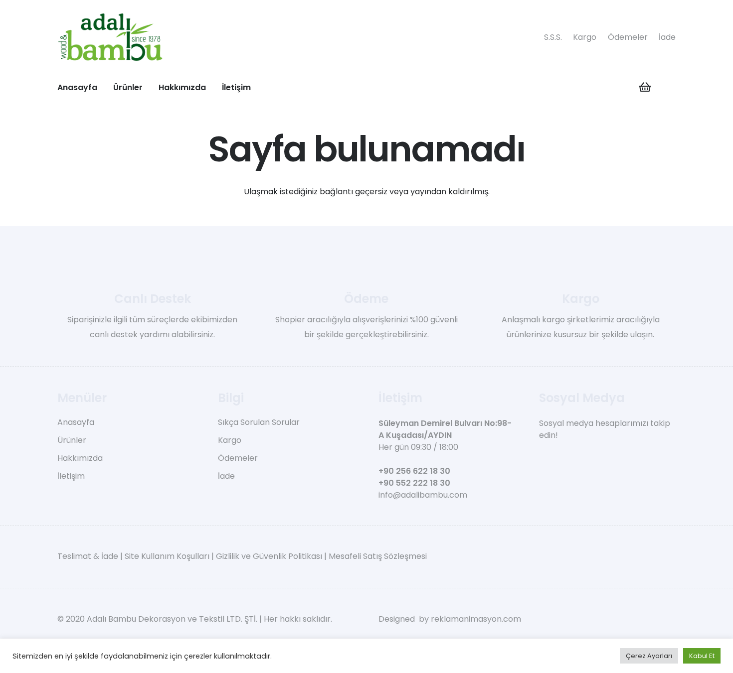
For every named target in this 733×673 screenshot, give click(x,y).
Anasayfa (75, 422)
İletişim (71, 476)
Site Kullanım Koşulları (167, 556)
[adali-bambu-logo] (110, 37)
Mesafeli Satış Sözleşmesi (378, 556)
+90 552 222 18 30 (414, 483)
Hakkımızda (80, 458)
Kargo (584, 37)
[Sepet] (645, 87)
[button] (150, 87)
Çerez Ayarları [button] (649, 656)
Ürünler (71, 440)
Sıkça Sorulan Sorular (259, 422)
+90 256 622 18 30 (414, 471)
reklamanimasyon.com (476, 619)
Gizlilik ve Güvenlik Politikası (269, 556)
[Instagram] (560, 458)
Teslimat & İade (87, 556)
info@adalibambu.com (422, 495)
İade (667, 37)
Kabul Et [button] (702, 656)
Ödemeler (628, 37)
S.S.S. (553, 37)
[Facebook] (543, 458)
